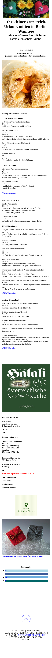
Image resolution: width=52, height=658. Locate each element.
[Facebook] (5, 574)
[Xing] (6, 581)
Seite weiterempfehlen (32, 635)
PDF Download (10, 193)
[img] (26, 9)
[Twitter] (6, 577)
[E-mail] (6, 571)
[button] (26, 619)
